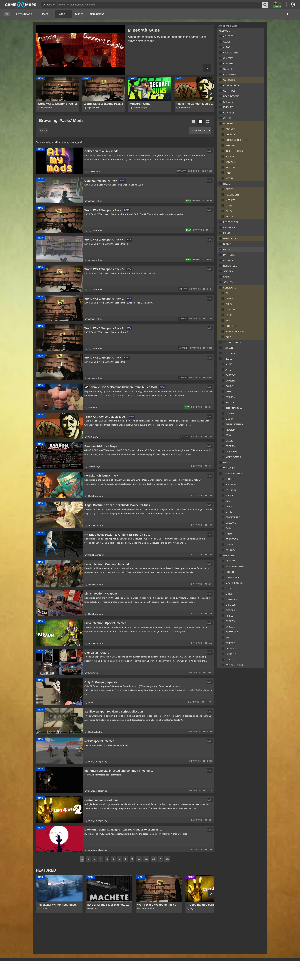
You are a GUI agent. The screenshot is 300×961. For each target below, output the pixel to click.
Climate (228, 63)
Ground (230, 572)
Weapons (228, 555)
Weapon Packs (234, 665)
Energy (230, 561)
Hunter (230, 145)
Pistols (230, 610)
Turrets (231, 654)
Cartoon (231, 375)
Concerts (229, 80)
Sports (230, 446)
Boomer (230, 129)
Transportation (233, 473)
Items (226, 184)
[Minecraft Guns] (80, 50)
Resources (230, 266)
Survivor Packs (235, 331)
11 (146, 859)
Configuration (232, 85)
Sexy (228, 435)
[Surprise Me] (289, 14)
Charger (231, 134)
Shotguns (232, 632)
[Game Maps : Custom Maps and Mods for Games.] (21, 4)
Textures (229, 353)
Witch (229, 178)
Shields (230, 626)
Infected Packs (235, 151)
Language (229, 227)
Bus (228, 501)
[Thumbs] (208, 122)
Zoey (229, 337)
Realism (230, 430)
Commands (229, 74)
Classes (228, 58)
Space (229, 440)
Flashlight (232, 194)
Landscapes (230, 222)
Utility (230, 659)
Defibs (229, 189)
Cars (229, 506)
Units (226, 462)
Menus (227, 233)
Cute (229, 391)
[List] (193, 122)
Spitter (230, 167)
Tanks (229, 533)
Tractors (232, 539)
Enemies (228, 107)
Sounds (227, 282)
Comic (229, 386)
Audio (226, 47)
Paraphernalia (234, 424)
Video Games (233, 457)
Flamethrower (235, 566)
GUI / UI (227, 118)
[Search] (265, 5)
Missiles (231, 605)
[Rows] (200, 122)
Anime (228, 364)
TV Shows (231, 451)
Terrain (228, 348)
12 (153, 859)
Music (229, 419)
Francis (230, 309)
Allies (226, 41)
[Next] (207, 68)
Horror (230, 402)
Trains (230, 544)
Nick (228, 320)
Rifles (229, 616)
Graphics (229, 112)
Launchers (232, 577)
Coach (229, 298)
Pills (229, 211)
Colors (227, 69)
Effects (228, 101)
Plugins (228, 260)
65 (167, 859)
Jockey (230, 156)
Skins (226, 277)
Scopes (230, 621)
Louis (229, 315)
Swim (229, 528)
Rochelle (231, 326)
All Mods (224, 31)
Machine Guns (234, 583)
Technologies (232, 342)
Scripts (228, 271)
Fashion (230, 397)
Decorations (231, 96)
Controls (229, 91)
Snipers (230, 643)
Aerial (229, 479)
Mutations (229, 238)
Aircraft (230, 484)
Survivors (229, 287)
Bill (228, 293)
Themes (227, 359)
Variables (229, 468)
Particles (229, 255)
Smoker (230, 162)
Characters (230, 52)
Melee (229, 588)
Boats (229, 495)
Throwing (232, 648)
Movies (230, 413)
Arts (228, 370)
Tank (228, 173)
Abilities (228, 36)
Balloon (231, 490)
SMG (228, 637)
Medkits (230, 200)
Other (229, 205)
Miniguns (231, 599)
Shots (229, 216)
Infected (228, 123)
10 (139, 859)
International (234, 408)
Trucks (230, 550)
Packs (226, 249)
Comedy (230, 380)
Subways (231, 523)
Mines (229, 594)
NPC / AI (227, 244)
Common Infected (237, 140)
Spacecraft (233, 517)
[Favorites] (7, 14)
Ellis (229, 304)
